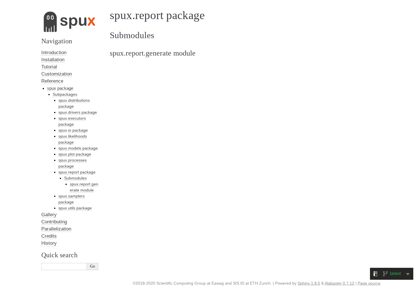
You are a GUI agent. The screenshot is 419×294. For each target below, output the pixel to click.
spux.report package (76, 172)
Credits (49, 236)
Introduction (53, 52)
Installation (52, 59)
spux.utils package (75, 208)
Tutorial (49, 67)
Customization (56, 74)
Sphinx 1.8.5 (309, 283)
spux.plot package (74, 154)
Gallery (49, 214)
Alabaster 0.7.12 (339, 283)
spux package (60, 88)
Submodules (75, 178)
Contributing (54, 221)
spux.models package (78, 148)
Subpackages (65, 94)
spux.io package (73, 130)
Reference (52, 81)
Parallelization (56, 229)
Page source (369, 283)
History (49, 243)
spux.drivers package (77, 112)
